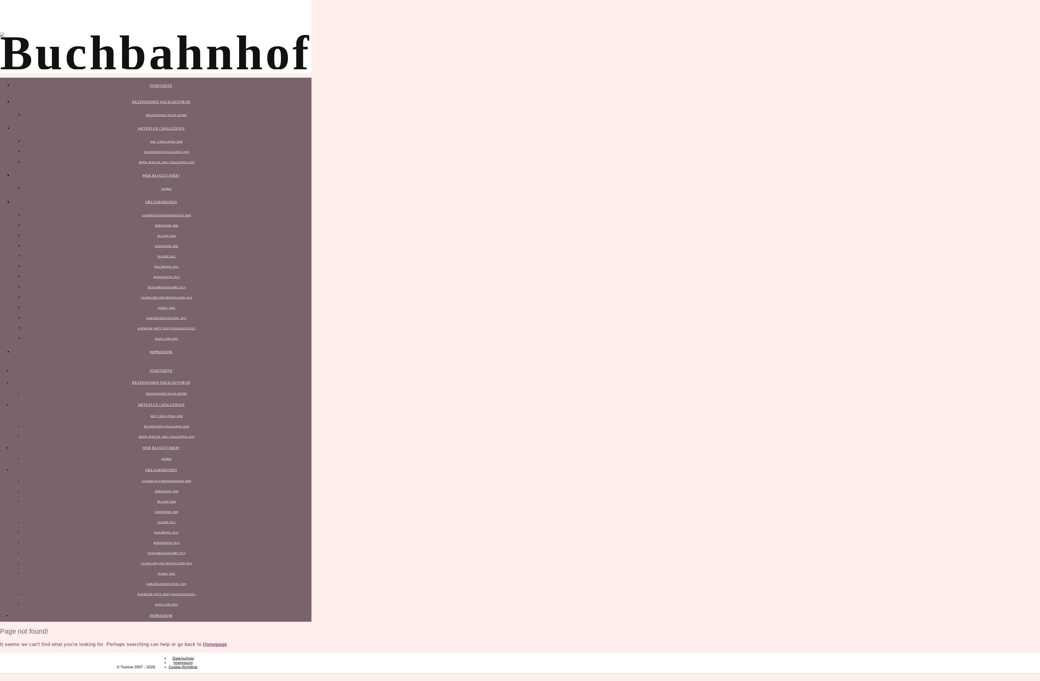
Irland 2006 (166, 235)
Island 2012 (166, 256)
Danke (166, 188)
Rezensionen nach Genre (166, 115)
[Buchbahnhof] (155, 53)
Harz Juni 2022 (166, 338)
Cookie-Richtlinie (183, 667)
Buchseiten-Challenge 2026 (166, 151)
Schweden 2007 (166, 246)
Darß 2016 (166, 307)
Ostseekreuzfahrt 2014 (167, 287)
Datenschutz (183, 658)
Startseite (161, 86)
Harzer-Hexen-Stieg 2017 (167, 318)
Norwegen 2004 (166, 225)
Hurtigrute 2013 (167, 277)
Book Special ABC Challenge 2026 (166, 162)
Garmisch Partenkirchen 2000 (166, 215)
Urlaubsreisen (161, 202)
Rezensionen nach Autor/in (161, 102)
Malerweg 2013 (166, 266)
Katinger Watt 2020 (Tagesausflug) (166, 328)
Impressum (161, 352)
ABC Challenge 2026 (166, 141)
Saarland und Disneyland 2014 (166, 297)
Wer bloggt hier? (161, 175)
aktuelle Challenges (161, 128)
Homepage (215, 644)
